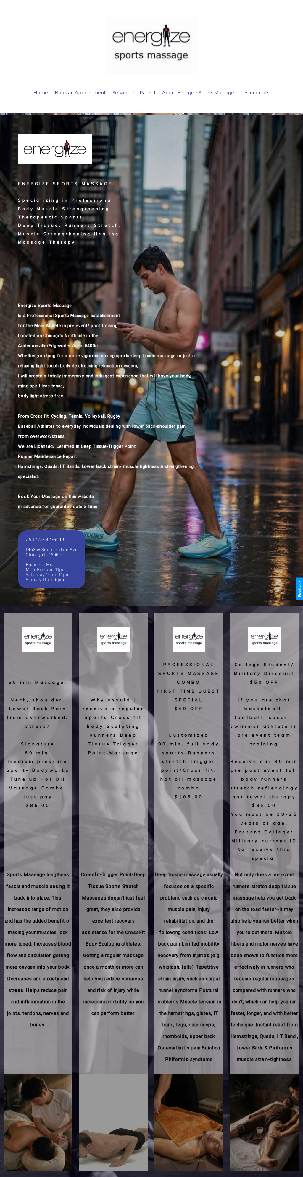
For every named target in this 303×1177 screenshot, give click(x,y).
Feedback (300, 588)
